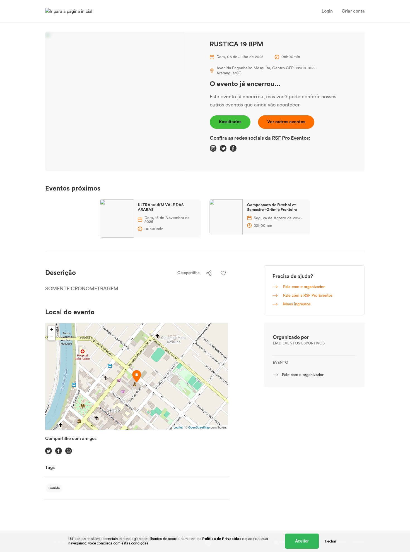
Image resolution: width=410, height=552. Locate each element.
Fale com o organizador (303, 287)
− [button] (51, 337)
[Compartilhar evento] (209, 273)
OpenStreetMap (199, 427)
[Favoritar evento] (223, 273)
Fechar (330, 541)
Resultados (230, 122)
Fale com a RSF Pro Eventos (307, 296)
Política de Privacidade (223, 539)
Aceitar (302, 541)
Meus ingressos (296, 304)
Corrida (54, 488)
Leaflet (178, 427)
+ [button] (51, 329)
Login (327, 11)
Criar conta (353, 11)
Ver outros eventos (286, 122)
